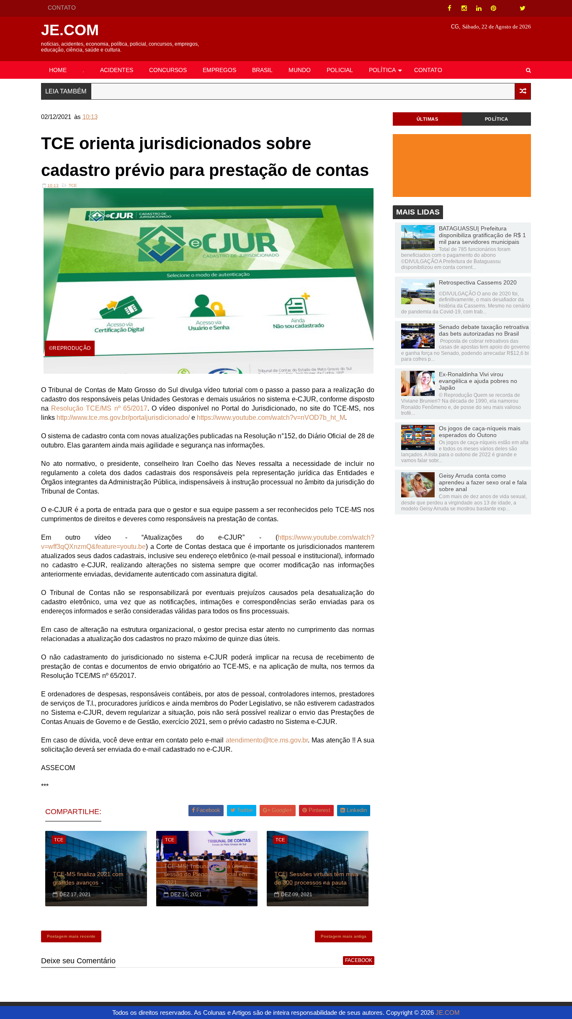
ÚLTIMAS (427, 119)
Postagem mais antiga (343, 936)
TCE (73, 185)
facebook (358, 960)
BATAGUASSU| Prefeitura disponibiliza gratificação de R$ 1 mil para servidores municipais (482, 235)
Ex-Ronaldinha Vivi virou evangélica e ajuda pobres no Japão (478, 381)
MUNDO (300, 70)
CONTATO (62, 7)
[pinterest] (493, 8)
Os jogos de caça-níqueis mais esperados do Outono (479, 431)
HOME (58, 70)
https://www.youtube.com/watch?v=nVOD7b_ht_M (271, 417)
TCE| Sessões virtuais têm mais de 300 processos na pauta (316, 878)
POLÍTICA (382, 70)
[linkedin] (478, 8)
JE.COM (70, 30)
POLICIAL (340, 70)
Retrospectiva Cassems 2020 (478, 282)
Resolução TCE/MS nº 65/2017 (99, 408)
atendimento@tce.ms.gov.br (267, 740)
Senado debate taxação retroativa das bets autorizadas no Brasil (484, 330)
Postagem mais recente (71, 936)
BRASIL (262, 70)
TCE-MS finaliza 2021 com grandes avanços (88, 878)
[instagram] (464, 8)
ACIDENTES (116, 70)
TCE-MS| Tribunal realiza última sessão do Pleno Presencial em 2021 (206, 874)
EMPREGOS (219, 70)
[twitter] (522, 8)
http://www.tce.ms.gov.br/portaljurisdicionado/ (123, 417)
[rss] (508, 8)
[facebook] (449, 8)
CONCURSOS (168, 70)
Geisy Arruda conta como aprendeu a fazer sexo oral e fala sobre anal (483, 482)
